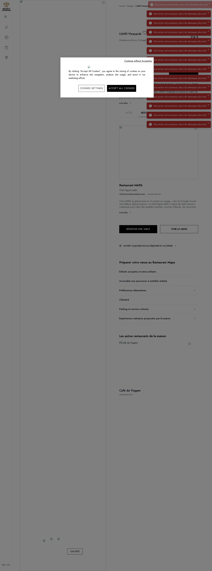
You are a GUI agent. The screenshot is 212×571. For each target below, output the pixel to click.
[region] (107, 77)
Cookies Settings (91, 88)
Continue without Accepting (138, 61)
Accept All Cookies (122, 88)
